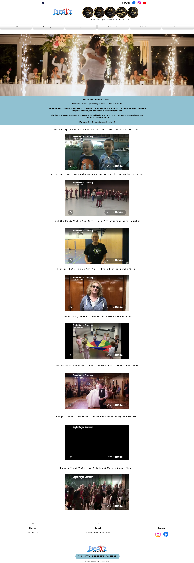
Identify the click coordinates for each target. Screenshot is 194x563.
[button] (16, 27)
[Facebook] (134, 3)
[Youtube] (144, 3)
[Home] (42, 3)
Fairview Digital (105, 561)
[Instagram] (139, 3)
